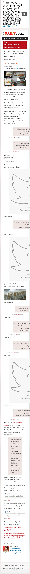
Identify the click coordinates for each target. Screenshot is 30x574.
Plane (18, 47)
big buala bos (10, 44)
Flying (7, 47)
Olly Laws (15, 334)
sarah (14, 352)
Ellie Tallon (15, 152)
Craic (18, 44)
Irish (12, 47)
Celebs (8, 38)
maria (14, 231)
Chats (25, 38)
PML (9, 86)
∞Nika (14, 419)
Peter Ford (17, 314)
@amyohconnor (16, 548)
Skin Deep (19, 38)
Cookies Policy (9, 26)
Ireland (13, 38)
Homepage (4, 38)
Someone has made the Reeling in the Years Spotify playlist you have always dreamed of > (14, 535)
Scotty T (15, 137)
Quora (9, 500)
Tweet (21, 68)
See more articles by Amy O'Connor (14, 553)
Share (12, 68)
